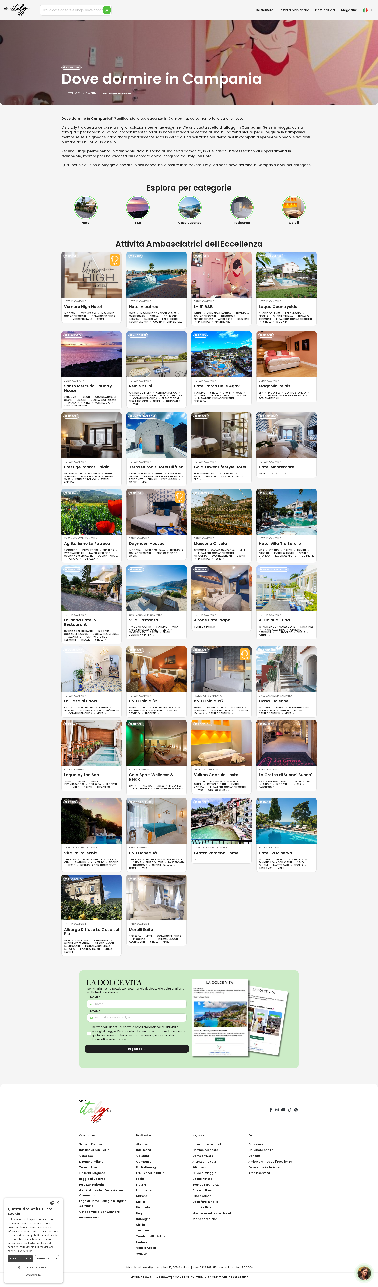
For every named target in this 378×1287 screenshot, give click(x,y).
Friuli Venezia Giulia (150, 1173)
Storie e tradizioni (205, 1219)
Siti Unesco (200, 1167)
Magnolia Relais (274, 386)
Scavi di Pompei (90, 1144)
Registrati (135, 1049)
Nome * (95, 997)
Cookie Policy (183, 1277)
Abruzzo (142, 1144)
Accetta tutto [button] (20, 1258)
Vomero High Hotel (83, 306)
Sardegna (143, 1219)
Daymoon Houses (146, 543)
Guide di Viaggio (204, 1173)
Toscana (142, 1230)
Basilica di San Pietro (94, 1150)
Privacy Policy (24, 1251)
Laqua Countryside (278, 306)
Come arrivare (202, 1156)
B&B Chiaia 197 (209, 701)
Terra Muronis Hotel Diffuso (156, 467)
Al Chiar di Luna (274, 620)
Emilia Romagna (147, 1167)
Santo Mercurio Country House (88, 388)
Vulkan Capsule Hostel (216, 775)
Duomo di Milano (91, 1162)
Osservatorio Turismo (264, 1167)
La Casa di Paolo (80, 701)
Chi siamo (255, 1144)
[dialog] (33, 1240)
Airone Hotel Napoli (213, 620)
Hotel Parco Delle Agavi (217, 386)
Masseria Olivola (210, 543)
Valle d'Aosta (146, 1248)
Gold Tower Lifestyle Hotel (220, 467)
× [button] (57, 1202)
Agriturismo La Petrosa (87, 543)
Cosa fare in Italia (205, 1202)
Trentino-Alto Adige (150, 1236)
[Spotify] (296, 1110)
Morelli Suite (141, 929)
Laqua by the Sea (81, 775)
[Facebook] (270, 1110)
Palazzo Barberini (92, 1185)
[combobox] (52, 1203)
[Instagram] (277, 1110)
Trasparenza (239, 1277)
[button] (33, 1267)
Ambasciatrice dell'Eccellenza (270, 1162)
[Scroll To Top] (371, 1282)
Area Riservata (259, 1173)
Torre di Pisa (88, 1167)
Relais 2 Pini (140, 386)
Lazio (140, 1179)
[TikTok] (289, 1110)
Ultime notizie (202, 1179)
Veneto (141, 1254)
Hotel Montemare (276, 467)
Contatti (254, 1156)
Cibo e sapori (202, 1196)
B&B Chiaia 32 (143, 701)
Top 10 (114, 264)
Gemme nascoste (205, 1150)
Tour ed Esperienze (206, 1185)
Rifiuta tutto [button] (47, 1258)
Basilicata (143, 1150)
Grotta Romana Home (216, 853)
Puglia (140, 1213)
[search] (107, 10)
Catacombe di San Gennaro (99, 1212)
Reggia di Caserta (92, 1179)
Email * (95, 1011)
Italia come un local (206, 1144)
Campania (144, 1162)
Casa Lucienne (274, 701)
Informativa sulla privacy (109, 1039)
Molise (141, 1202)
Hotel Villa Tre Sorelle (280, 543)
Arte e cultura (202, 1190)
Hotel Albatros (143, 306)
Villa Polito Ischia (80, 853)
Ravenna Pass (89, 1217)
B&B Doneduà (143, 853)
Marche (141, 1196)
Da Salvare (264, 10)
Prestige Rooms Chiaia (87, 467)
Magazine (349, 10)
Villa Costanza (143, 620)
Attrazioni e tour (204, 1162)
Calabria (142, 1156)
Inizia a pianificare (294, 10)
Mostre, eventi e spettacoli (212, 1213)
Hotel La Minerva (275, 853)
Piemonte (143, 1207)
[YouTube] (283, 1110)
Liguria (141, 1185)
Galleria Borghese (92, 1173)
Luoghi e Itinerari (204, 1207)
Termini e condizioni (211, 1277)
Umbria (141, 1242)
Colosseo (86, 1156)
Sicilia (140, 1225)
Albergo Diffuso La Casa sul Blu (91, 932)
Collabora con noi (261, 1150)
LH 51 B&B (203, 306)
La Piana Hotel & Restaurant (80, 622)
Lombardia (144, 1190)
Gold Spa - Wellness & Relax (151, 777)
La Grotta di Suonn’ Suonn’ (285, 775)
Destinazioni (325, 10)
